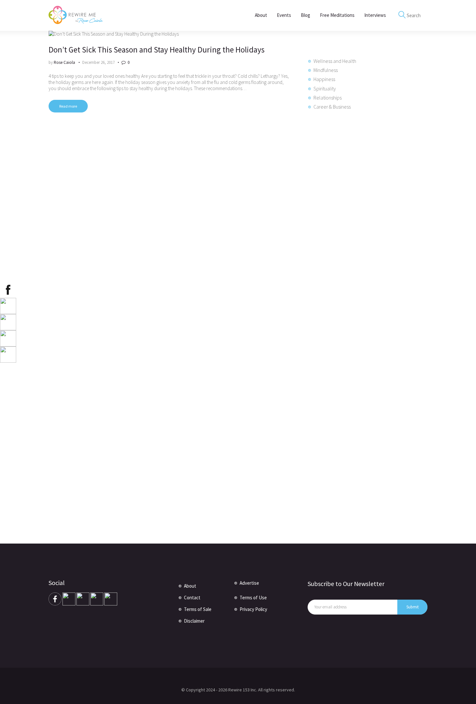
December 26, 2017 (98, 62)
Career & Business (332, 106)
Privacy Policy (253, 609)
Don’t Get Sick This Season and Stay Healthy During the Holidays (157, 49)
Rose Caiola (65, 62)
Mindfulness (325, 70)
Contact (192, 597)
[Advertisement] (356, 228)
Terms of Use (253, 597)
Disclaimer (194, 621)
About (190, 586)
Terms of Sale (197, 609)
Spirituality (324, 88)
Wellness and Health (334, 61)
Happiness (324, 79)
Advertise (249, 583)
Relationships (327, 97)
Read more (68, 106)
